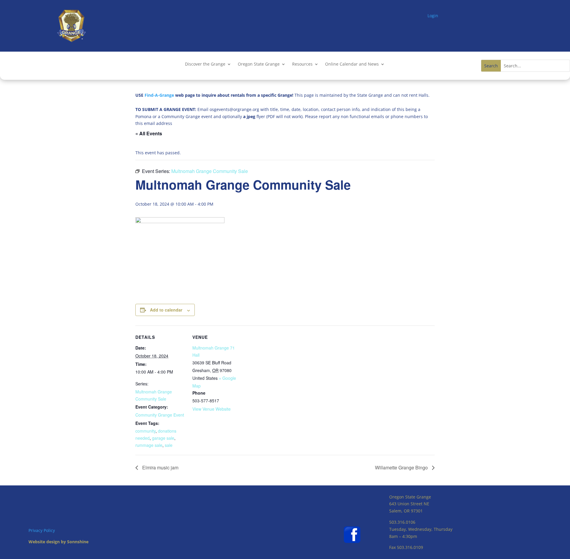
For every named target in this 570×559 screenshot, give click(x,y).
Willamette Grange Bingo (402, 467)
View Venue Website (211, 409)
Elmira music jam (159, 467)
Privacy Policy (41, 530)
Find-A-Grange (159, 95)
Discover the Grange (205, 64)
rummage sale (148, 445)
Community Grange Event (159, 415)
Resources (302, 64)
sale (168, 445)
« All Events (148, 133)
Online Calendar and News (352, 64)
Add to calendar (166, 310)
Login (433, 15)
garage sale (163, 438)
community (145, 431)
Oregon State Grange (259, 64)
